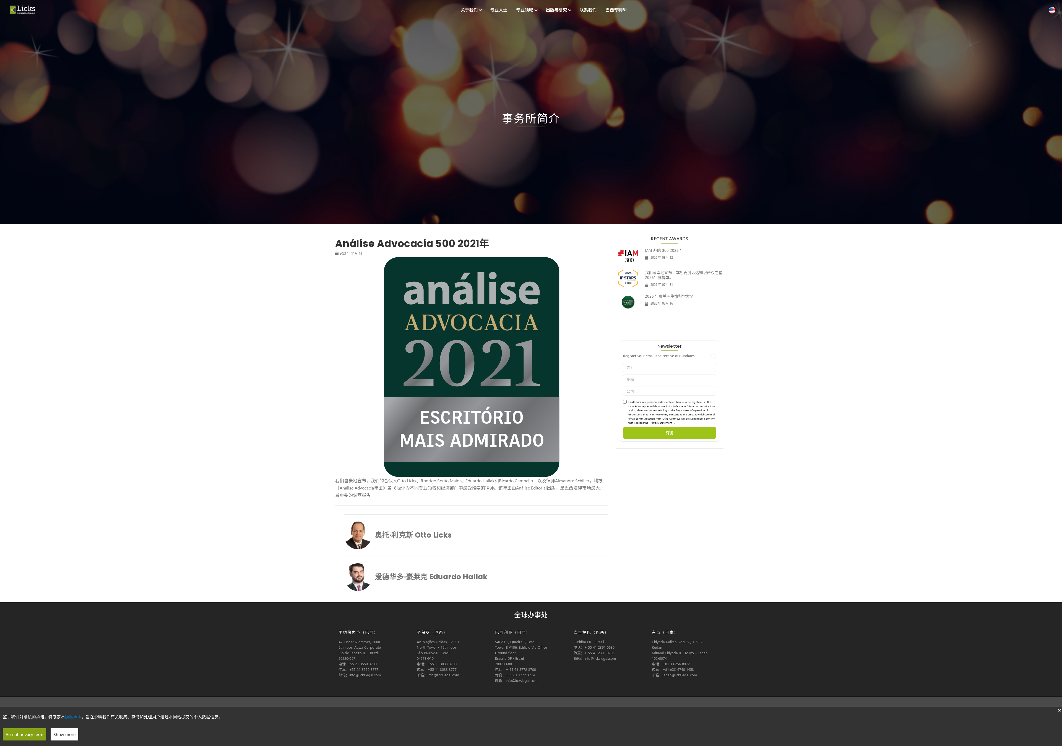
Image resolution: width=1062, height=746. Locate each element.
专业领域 (524, 10)
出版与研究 (556, 10)
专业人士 (498, 10)
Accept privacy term (24, 734)
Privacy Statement (661, 422)
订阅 (669, 432)
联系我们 (588, 10)
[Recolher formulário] (713, 356)
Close (1059, 710)
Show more (64, 734)
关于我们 (469, 10)
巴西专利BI (616, 10)
